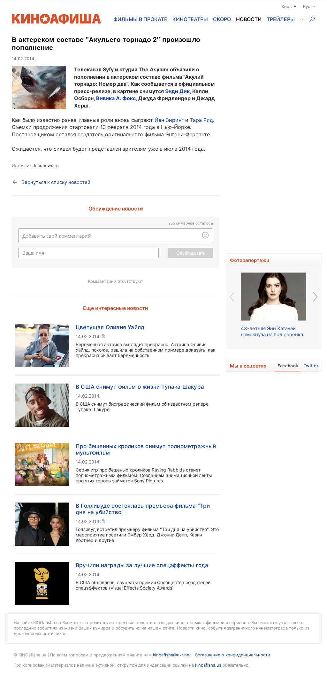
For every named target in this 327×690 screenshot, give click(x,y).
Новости (249, 19)
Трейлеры (281, 19)
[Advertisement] (274, 147)
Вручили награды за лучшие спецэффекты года (142, 565)
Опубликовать (190, 253)
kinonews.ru (46, 165)
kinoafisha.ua (208, 665)
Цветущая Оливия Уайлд (110, 327)
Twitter (311, 365)
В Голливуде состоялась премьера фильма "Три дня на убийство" (143, 509)
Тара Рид (201, 120)
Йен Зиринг (169, 120)
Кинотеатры (190, 19)
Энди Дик (177, 91)
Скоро (222, 19)
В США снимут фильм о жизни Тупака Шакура (140, 387)
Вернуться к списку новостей (55, 182)
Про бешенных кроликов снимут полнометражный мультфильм (146, 449)
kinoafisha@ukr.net (172, 654)
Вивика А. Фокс (116, 98)
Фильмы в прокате (140, 19)
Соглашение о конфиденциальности (232, 654)
